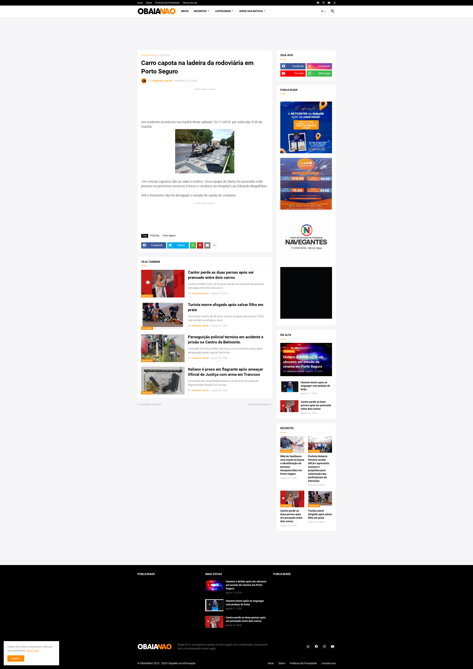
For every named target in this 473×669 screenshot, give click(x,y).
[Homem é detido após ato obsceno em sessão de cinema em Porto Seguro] (214, 586)
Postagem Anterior (150, 404)
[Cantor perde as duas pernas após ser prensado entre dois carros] (289, 406)
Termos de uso (190, 2)
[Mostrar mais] (214, 245)
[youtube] (329, 3)
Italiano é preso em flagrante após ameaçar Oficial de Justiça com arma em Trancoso (225, 372)
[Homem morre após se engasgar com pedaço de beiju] (289, 387)
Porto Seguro (169, 235)
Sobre (149, 2)
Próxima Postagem (259, 404)
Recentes (200, 11)
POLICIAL (164, 55)
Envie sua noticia (251, 11)
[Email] (207, 245)
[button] (323, 11)
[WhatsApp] (193, 245)
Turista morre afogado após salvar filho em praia (225, 307)
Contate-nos (328, 663)
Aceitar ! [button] (16, 658)
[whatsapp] (335, 3)
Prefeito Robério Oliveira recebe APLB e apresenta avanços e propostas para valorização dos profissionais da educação (318, 468)
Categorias (223, 11)
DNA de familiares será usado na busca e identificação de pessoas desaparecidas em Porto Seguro (292, 465)
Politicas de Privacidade (167, 2)
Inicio (140, 2)
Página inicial (148, 55)
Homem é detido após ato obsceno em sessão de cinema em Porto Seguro (246, 585)
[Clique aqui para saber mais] (236, 548)
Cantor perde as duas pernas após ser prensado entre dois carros (221, 275)
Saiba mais (32, 650)
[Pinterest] (200, 245)
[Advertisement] (236, 34)
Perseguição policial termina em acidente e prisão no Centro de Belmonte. (225, 339)
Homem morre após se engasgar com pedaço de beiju (315, 386)
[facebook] (318, 3)
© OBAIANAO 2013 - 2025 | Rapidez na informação (166, 663)
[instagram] (323, 3)
